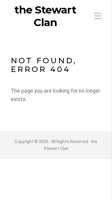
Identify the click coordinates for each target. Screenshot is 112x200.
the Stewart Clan (45, 16)
